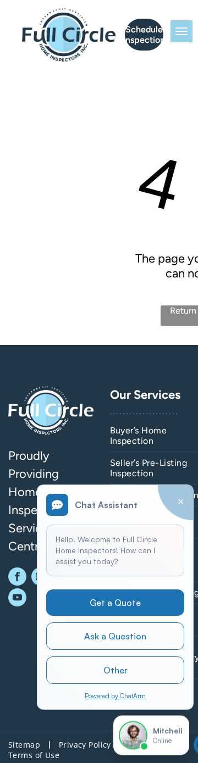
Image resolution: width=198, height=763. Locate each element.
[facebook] (17, 577)
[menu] (181, 31)
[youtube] (17, 598)
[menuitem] (25, 744)
